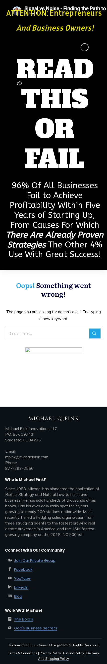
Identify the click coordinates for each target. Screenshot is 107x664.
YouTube (22, 578)
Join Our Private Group (34, 560)
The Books (23, 619)
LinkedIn (21, 587)
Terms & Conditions (22, 653)
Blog (18, 596)
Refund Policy (73, 653)
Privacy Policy (50, 653)
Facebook (23, 569)
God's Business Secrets (35, 628)
